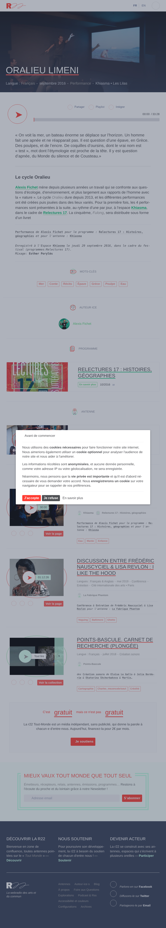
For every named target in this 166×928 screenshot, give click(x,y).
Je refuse (51, 498)
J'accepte (31, 498)
